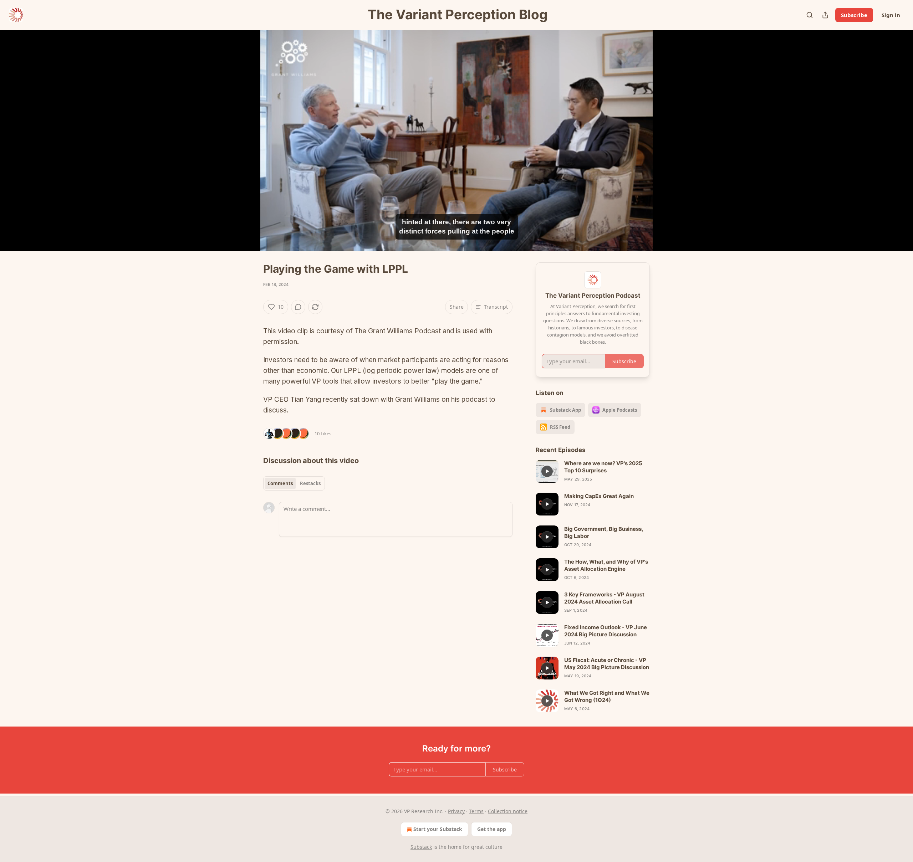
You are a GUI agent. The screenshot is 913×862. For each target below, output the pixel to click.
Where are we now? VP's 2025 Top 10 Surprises (603, 467)
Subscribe (854, 15)
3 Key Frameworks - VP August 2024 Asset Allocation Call (604, 598)
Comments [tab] (280, 483)
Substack (421, 846)
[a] (547, 471)
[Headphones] (246, 148)
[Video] (246, 132)
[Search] (809, 15)
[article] (593, 471)
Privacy (456, 811)
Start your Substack (437, 829)
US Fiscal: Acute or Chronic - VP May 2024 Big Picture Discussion (606, 664)
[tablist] (294, 483)
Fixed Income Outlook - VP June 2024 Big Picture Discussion (605, 631)
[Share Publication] (825, 15)
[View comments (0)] (667, 145)
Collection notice (507, 811)
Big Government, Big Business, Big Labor (603, 532)
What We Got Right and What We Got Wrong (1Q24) (606, 696)
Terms (476, 811)
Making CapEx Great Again (599, 496)
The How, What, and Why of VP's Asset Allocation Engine (606, 565)
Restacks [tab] (310, 483)
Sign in (891, 15)
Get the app (491, 829)
